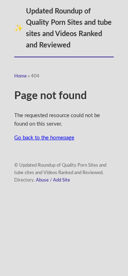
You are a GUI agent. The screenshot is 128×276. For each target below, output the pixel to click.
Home (20, 76)
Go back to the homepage (44, 137)
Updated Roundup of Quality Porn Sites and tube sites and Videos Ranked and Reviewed (63, 28)
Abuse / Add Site (53, 180)
